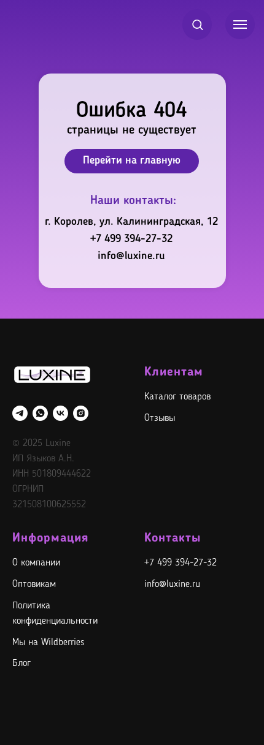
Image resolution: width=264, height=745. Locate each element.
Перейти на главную (132, 160)
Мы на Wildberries (48, 643)
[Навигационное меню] (240, 24)
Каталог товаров (177, 397)
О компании (36, 563)
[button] (197, 24)
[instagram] (80, 413)
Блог (21, 663)
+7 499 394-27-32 (131, 238)
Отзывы (159, 418)
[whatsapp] (40, 413)
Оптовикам (34, 584)
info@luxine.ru (131, 256)
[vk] (60, 413)
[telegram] (20, 413)
